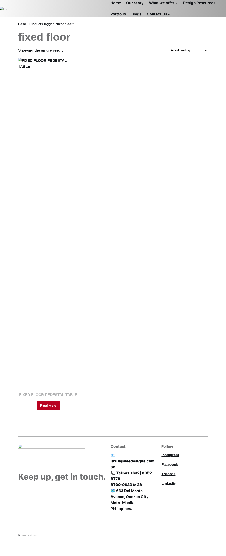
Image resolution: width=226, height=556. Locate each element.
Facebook (169, 464)
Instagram (170, 455)
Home (22, 24)
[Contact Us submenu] (169, 14)
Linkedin (168, 483)
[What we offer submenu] (176, 3)
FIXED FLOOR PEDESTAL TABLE (48, 395)
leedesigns (29, 535)
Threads (168, 474)
